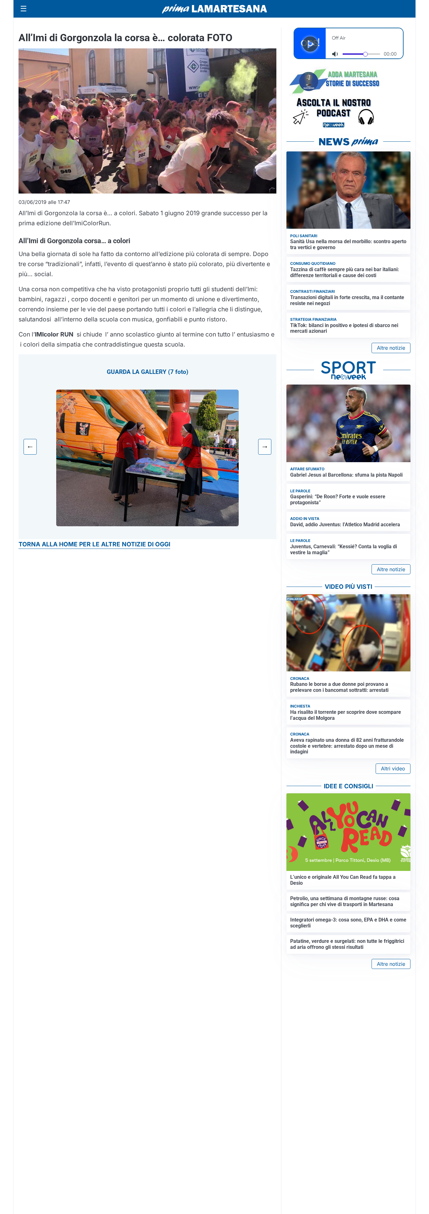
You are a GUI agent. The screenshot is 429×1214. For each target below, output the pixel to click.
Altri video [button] (393, 768)
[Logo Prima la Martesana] (214, 9)
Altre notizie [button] (391, 348)
